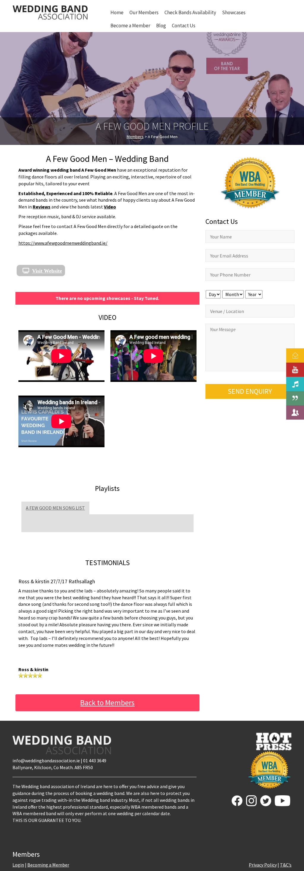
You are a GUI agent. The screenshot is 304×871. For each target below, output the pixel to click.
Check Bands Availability (190, 12)
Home (117, 12)
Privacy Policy (263, 865)
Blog (161, 25)
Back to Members (107, 702)
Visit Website (47, 270)
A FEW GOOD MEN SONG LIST (55, 508)
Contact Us (183, 25)
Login (18, 865)
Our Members (144, 12)
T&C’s (286, 865)
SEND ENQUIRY (250, 391)
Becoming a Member (48, 865)
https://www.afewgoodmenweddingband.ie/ (62, 243)
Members (135, 136)
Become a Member (130, 25)
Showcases (234, 12)
